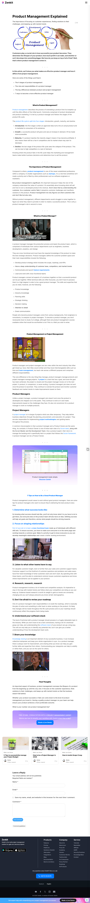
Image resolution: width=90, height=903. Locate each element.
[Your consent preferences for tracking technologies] (87, 900)
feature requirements (41, 270)
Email (15, 790)
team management (26, 370)
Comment (16, 802)
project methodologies (47, 419)
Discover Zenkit (45, 479)
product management (36, 171)
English (49, 884)
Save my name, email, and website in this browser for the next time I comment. (45, 797)
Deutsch (41, 884)
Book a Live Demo (45, 722)
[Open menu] (86, 3)
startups (52, 174)
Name (15, 782)
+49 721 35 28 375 (45, 876)
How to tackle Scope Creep (72, 755)
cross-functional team (40, 528)
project (42, 379)
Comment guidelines (19, 826)
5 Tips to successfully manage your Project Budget (15, 756)
